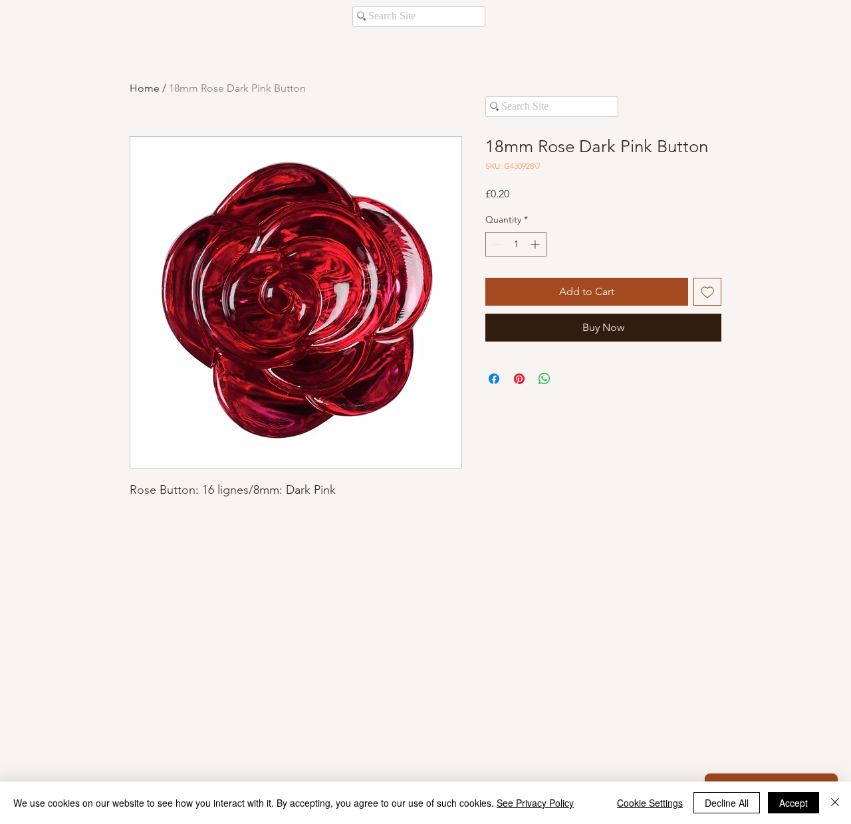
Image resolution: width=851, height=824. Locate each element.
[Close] (835, 802)
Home (145, 88)
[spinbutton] (516, 244)
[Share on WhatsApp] (544, 379)
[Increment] (536, 244)
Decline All (727, 802)
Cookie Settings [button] (650, 802)
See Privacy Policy (535, 802)
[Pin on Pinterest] (519, 379)
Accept (793, 802)
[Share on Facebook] (494, 379)
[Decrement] (495, 244)
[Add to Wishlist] (707, 292)
